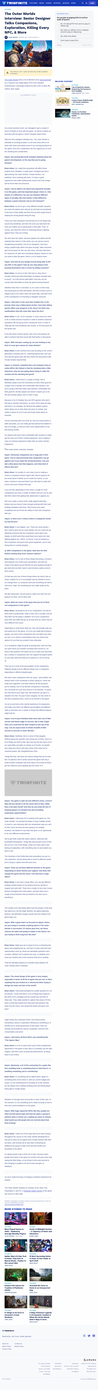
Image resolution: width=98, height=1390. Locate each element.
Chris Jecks (33, 1292)
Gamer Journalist (44, 1369)
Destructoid (92, 1366)
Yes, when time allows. (68, 36)
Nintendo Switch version (33, 1191)
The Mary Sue (91, 1369)
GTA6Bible (46, 1374)
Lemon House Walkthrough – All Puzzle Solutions (82, 101)
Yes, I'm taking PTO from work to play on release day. (75, 25)
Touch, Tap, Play (44, 1371)
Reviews (57, 3)
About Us (5, 1343)
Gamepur (75, 1363)
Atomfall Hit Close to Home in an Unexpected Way (39, 1288)
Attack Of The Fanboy (88, 1363)
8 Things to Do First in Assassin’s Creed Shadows (14, 1315)
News (41, 3)
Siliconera (58, 1366)
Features (33, 3)
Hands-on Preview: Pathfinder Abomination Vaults (81, 114)
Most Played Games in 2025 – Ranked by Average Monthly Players (15, 1231)
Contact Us (18, 1343)
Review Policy (18, 1346)
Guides (49, 3)
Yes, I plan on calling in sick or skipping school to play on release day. (74, 31)
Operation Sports (72, 1369)
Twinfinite (58, 1363)
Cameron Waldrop (11, 1292)
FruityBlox (75, 1371)
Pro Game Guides (44, 1363)
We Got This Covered (71, 1366)
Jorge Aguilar (76, 93)
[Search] (83, 3)
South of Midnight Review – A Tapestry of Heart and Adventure (40, 1231)
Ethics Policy (6, 1346)
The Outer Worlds (11, 80)
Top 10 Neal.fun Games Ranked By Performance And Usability (81, 89)
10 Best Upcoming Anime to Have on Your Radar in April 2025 (40, 1258)
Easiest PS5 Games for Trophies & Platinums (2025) (14, 1288)
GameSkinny (57, 1369)
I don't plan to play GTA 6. (69, 40)
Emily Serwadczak (78, 104)
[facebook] (94, 1336)
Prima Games (45, 1366)
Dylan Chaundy (10, 1236)
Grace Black (9, 1265)
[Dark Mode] (86, 3)
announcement (45, 80)
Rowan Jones (33, 1236)
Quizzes (65, 3)
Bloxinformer (91, 1371)
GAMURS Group (91, 1379)
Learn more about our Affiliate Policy (14, 1204)
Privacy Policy (6, 1349)
